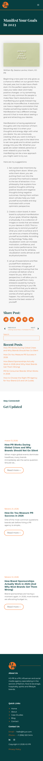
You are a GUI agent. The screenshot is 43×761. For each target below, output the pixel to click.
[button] (6, 319)
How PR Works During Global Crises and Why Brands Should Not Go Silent (21, 447)
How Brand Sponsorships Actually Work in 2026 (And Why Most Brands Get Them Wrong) (20, 364)
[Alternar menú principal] (38, 4)
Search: (6, 334)
